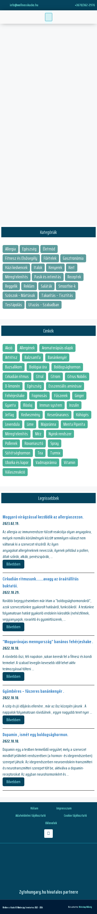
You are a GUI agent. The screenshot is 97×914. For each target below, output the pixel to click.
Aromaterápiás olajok (57, 347)
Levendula (12, 424)
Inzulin (74, 405)
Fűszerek (61, 395)
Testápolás (13, 304)
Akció (8, 347)
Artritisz (11, 357)
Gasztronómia (73, 258)
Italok (38, 267)
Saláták (46, 286)
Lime (30, 424)
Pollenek (11, 443)
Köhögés (82, 414)
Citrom (55, 376)
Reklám (29, 286)
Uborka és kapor (16, 462)
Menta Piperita (74, 424)
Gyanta (10, 405)
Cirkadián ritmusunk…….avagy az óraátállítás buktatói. (41, 582)
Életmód (49, 249)
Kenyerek (55, 267)
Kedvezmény (30, 414)
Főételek (50, 258)
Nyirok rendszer (60, 433)
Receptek (74, 276)
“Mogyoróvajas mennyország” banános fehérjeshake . (48, 641)
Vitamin (69, 462)
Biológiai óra (38, 367)
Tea (40, 452)
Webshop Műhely (85, 907)
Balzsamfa (33, 357)
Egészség (29, 249)
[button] (48, 17)
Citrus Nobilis (77, 376)
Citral (39, 376)
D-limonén (12, 386)
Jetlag (9, 414)
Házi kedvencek (16, 267)
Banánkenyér (57, 357)
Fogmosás (39, 395)
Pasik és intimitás (47, 276)
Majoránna (48, 424)
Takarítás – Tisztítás (57, 295)
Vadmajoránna (46, 462)
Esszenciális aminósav (65, 386)
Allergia (10, 249)
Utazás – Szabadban (43, 304)
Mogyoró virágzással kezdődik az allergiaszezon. (43, 517)
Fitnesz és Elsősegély (21, 258)
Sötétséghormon (17, 452)
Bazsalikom (13, 367)
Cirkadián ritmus (17, 376)
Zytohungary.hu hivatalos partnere (48, 892)
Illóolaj (27, 405)
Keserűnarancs (58, 414)
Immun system (51, 405)
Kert (72, 267)
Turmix (55, 452)
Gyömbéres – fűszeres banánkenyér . (33, 691)
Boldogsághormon (67, 367)
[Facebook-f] (48, 833)
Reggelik (11, 286)
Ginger (79, 395)
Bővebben (15, 206)
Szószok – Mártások (20, 295)
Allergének (27, 347)
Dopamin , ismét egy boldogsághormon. (35, 734)
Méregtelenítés (16, 276)
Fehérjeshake (15, 395)
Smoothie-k (67, 286)
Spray (54, 443)
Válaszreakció (15, 472)
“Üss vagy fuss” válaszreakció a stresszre (46, 60)
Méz (38, 433)
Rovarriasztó (34, 443)
